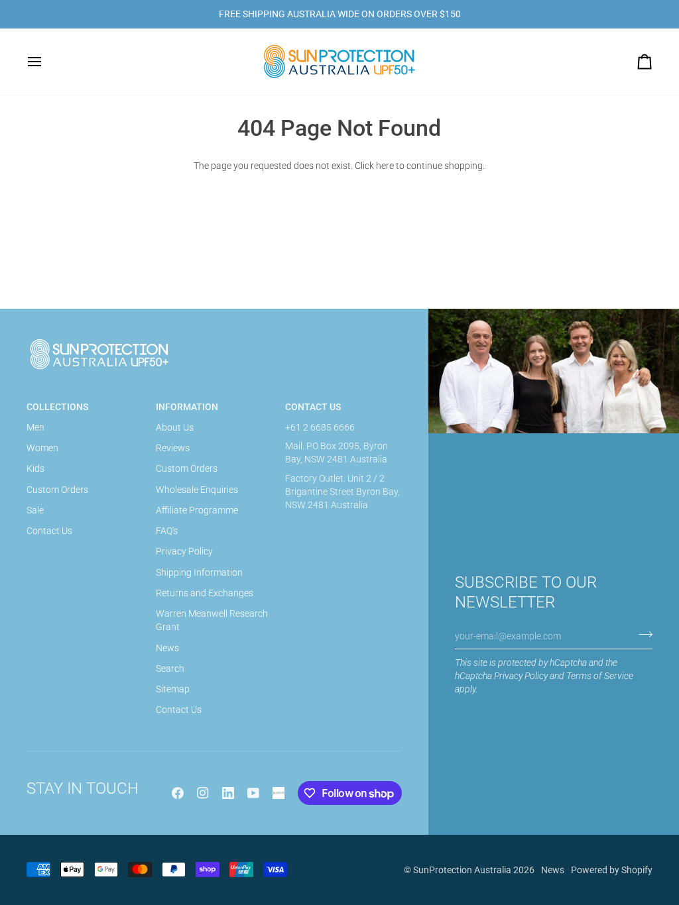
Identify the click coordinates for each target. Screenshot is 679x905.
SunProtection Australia (462, 870)
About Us (175, 427)
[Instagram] (203, 793)
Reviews (173, 448)
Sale (35, 510)
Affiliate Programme (197, 510)
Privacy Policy (521, 675)
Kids (35, 468)
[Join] (641, 634)
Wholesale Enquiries (197, 489)
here (385, 165)
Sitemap (173, 689)
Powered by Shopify (611, 870)
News (167, 648)
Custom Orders (57, 489)
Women (42, 448)
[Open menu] (46, 61)
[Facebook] (178, 793)
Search (170, 668)
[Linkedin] (228, 793)
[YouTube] (253, 793)
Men (35, 427)
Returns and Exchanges (204, 593)
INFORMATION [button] (187, 406)
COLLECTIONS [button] (57, 406)
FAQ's (167, 530)
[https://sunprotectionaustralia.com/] (278, 793)
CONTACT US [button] (313, 406)
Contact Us (49, 530)
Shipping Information (199, 572)
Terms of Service (599, 675)
